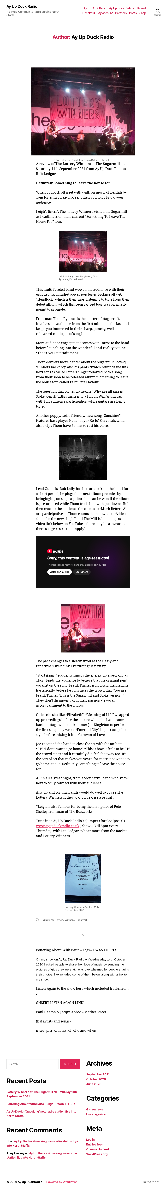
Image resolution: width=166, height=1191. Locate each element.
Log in (90, 1139)
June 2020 (93, 1084)
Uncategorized (96, 1114)
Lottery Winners (65, 920)
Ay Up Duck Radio (21, 6)
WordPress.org (97, 1154)
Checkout (88, 13)
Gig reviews (94, 1109)
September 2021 (98, 1074)
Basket (141, 8)
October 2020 (96, 1079)
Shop (142, 13)
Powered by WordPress (61, 1182)
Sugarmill (81, 920)
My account (105, 13)
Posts (133, 13)
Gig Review (47, 920)
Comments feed (97, 1149)
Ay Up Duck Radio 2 (121, 8)
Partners (121, 13)
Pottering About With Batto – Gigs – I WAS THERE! (40, 1104)
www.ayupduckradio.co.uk (57, 826)
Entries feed (94, 1144)
